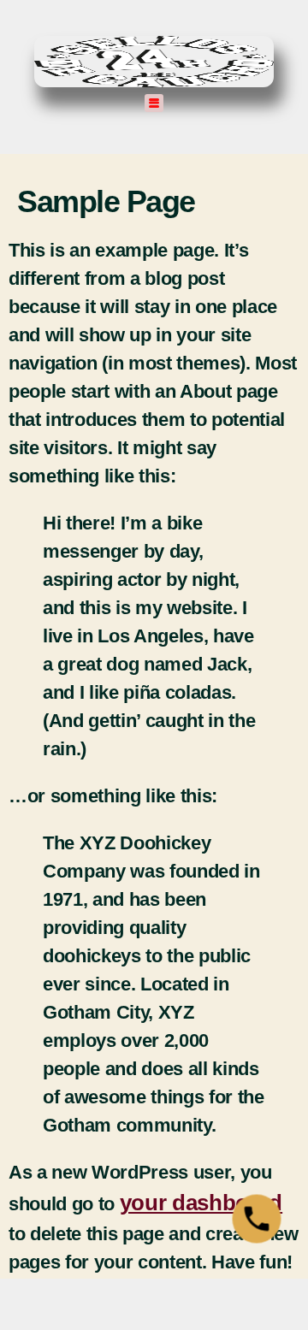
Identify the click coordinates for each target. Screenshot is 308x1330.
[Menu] (154, 103)
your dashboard (201, 1202)
